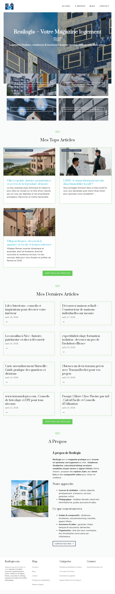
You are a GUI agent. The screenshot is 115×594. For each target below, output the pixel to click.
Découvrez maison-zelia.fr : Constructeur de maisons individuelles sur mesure (80, 309)
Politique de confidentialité (41, 580)
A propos (80, 6)
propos (35, 567)
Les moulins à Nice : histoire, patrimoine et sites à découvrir (25, 338)
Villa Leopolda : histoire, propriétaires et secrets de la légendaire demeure (29, 182)
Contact (104, 6)
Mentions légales (37, 585)
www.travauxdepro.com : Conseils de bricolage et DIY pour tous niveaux (27, 400)
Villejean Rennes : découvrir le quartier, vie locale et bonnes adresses (29, 243)
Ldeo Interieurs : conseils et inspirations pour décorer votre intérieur (25, 309)
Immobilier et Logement (67, 576)
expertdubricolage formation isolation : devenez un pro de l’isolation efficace (81, 339)
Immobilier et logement (71, 150)
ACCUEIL (66, 6)
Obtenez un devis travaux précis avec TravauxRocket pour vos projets (83, 370)
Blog (92, 6)
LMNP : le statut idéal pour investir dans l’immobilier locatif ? (83, 182)
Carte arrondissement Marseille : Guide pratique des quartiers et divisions (26, 370)
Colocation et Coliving (67, 571)
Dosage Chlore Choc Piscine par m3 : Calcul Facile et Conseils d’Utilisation (85, 400)
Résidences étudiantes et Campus (19, 150)
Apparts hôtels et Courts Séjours (70, 580)
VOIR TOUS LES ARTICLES (57, 273)
